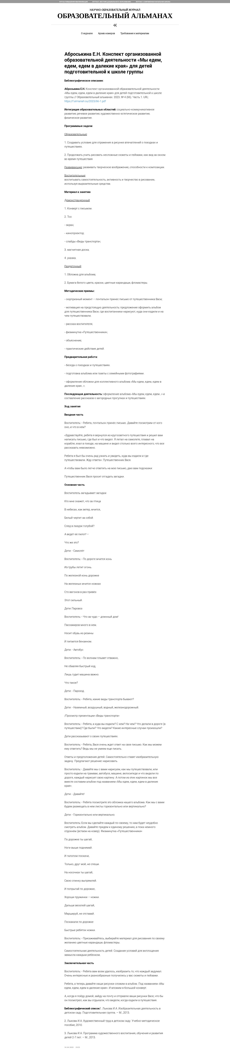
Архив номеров (106, 33)
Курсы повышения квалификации (73, 2)
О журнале (87, 33)
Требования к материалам (134, 33)
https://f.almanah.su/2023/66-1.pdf (85, 101)
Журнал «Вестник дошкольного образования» (111, 2)
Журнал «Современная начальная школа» (153, 2)
